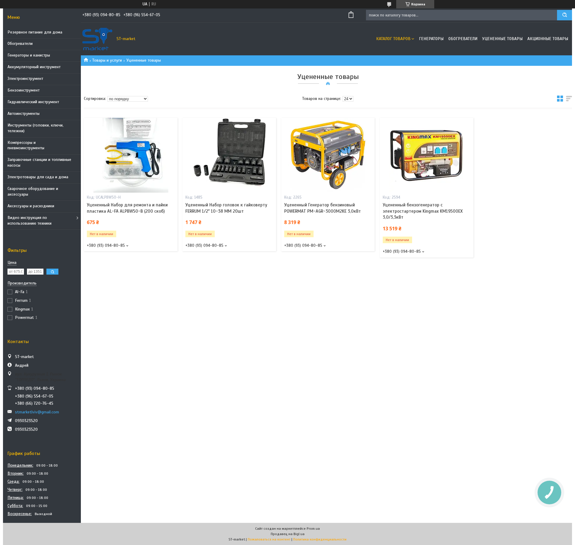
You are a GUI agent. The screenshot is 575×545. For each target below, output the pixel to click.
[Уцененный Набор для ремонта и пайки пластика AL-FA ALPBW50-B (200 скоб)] (131, 155)
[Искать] (564, 15)
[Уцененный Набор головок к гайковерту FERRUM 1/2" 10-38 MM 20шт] (229, 155)
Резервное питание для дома (34, 32)
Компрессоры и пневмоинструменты (25, 145)
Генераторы (431, 38)
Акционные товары (547, 38)
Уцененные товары (502, 38)
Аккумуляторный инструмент (33, 66)
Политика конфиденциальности (319, 539)
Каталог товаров (393, 38)
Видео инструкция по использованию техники (29, 220)
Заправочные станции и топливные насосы (39, 162)
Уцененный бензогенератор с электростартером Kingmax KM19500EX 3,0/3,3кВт (423, 211)
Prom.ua (313, 528)
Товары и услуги (107, 60)
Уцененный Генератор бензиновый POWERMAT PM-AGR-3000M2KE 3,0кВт (322, 208)
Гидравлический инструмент (33, 101)
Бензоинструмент (23, 90)
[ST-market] (97, 39)
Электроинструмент (25, 78)
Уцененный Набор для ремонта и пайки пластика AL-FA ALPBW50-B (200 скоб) (127, 208)
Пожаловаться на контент (269, 539)
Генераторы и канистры (28, 55)
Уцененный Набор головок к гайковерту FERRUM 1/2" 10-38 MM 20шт (226, 208)
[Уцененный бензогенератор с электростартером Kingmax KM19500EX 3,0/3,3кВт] (426, 155)
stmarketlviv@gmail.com (37, 412)
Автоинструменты (23, 113)
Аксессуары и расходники (30, 205)
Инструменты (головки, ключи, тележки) (35, 128)
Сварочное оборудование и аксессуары (32, 191)
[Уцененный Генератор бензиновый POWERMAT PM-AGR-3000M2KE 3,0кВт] (328, 155)
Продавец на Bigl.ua (288, 534)
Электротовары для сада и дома (37, 176)
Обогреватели (20, 43)
